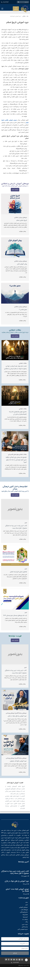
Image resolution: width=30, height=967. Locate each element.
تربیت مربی (25, 924)
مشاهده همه (15, 190)
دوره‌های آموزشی (23, 907)
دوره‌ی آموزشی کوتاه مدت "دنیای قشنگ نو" (17, 890)
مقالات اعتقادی (23, 363)
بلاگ (26, 922)
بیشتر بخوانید (22, 231)
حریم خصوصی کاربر (23, 929)
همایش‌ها (25, 915)
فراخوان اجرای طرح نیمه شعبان (18, 572)
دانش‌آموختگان (24, 912)
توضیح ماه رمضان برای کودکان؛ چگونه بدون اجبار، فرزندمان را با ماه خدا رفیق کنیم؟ (16, 459)
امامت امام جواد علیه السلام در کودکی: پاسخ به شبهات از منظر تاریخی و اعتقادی (15, 367)
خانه (26, 902)
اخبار (26, 523)
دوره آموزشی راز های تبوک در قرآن (17, 716)
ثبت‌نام (15, 953)
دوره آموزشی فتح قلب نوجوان (18, 761)
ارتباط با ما (25, 919)
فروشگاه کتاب (24, 910)
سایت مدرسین (16, 8)
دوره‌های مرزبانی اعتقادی (20, 217)
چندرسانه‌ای (25, 927)
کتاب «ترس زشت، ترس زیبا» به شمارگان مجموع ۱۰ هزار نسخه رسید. (16, 527)
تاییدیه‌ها (25, 917)
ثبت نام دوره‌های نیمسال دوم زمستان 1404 (15, 615)
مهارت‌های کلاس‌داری (13, 454)
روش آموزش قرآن (22, 264)
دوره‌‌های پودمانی (10, 713)
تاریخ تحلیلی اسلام (21, 220)
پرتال (19, 965)
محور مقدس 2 (23, 309)
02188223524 (6, 2)
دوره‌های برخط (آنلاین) (21, 713)
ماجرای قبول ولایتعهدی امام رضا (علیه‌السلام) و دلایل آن (18, 413)
